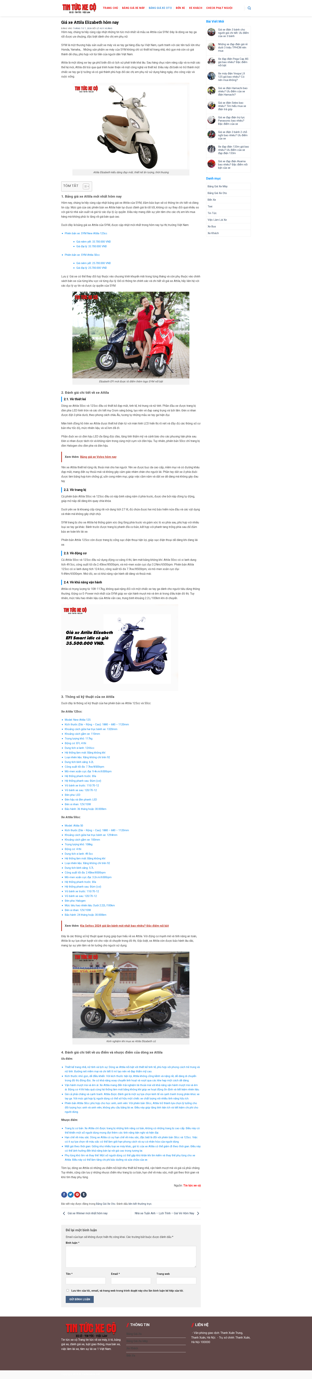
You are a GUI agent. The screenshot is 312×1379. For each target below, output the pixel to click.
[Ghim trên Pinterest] (77, 1195)
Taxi (210, 206)
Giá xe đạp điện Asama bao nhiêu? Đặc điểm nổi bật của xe (233, 164)
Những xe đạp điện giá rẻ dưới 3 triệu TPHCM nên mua (233, 47)
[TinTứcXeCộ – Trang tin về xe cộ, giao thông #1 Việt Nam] (79, 8)
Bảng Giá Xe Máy (133, 8)
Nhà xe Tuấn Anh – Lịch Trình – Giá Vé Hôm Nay (165, 1213)
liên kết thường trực (140, 1203)
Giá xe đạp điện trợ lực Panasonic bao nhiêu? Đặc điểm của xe (231, 121)
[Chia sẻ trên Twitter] (71, 1195)
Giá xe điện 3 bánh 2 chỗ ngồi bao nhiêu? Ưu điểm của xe (233, 135)
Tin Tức (212, 213)
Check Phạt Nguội (219, 8)
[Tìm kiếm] (249, 8)
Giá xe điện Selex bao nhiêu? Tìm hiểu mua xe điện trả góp (232, 106)
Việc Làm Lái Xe (217, 219)
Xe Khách (195, 8)
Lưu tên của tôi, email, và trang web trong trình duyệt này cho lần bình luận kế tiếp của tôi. (127, 1290)
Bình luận (72, 1242)
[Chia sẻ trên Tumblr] (84, 1195)
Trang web (163, 1274)
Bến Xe (180, 8)
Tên (69, 1274)
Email (115, 1274)
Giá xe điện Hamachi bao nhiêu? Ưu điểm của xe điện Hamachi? (233, 91)
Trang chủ (110, 8)
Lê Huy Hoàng (104, 28)
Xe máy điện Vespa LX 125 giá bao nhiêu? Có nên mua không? (231, 77)
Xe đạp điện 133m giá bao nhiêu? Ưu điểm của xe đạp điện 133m (233, 150)
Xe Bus (212, 226)
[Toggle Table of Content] (84, 186)
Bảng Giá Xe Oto (160, 8)
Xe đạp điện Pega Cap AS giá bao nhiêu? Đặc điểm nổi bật (233, 62)
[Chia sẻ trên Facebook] (64, 1195)
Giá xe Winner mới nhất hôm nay (87, 1213)
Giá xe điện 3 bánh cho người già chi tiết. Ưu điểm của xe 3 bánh (233, 33)
